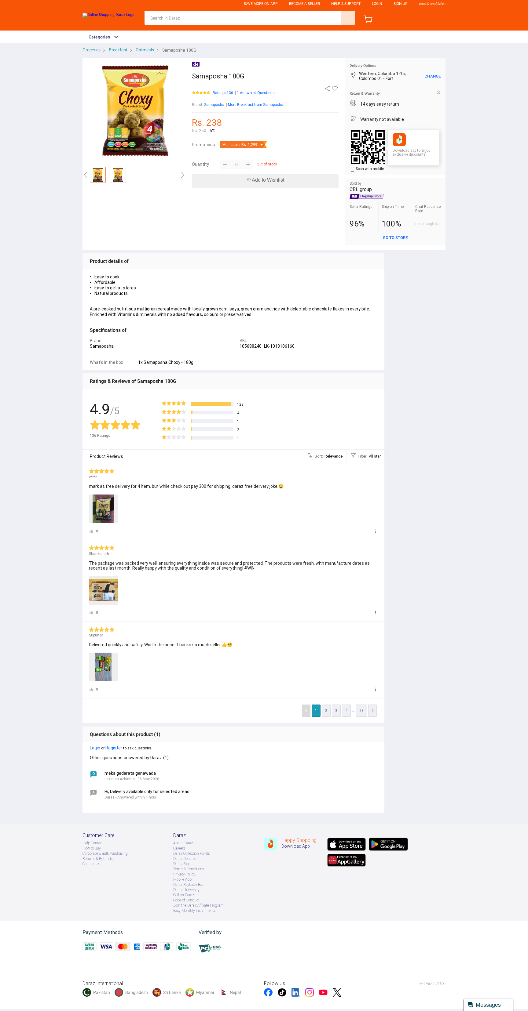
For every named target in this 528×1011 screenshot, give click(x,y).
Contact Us (91, 864)
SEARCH (348, 18)
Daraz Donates (184, 859)
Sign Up (401, 4)
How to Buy (91, 848)
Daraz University (186, 890)
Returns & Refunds (97, 859)
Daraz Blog (181, 864)
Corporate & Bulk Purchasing (105, 853)
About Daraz (183, 843)
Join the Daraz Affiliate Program (198, 905)
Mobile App (182, 879)
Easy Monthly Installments (194, 910)
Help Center (91, 843)
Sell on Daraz (183, 895)
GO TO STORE (395, 237)
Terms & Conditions (188, 869)
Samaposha (214, 105)
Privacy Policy (184, 874)
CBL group (361, 189)
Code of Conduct (186, 900)
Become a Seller (304, 4)
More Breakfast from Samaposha (255, 105)
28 (361, 710)
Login (377, 4)
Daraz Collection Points (191, 853)
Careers (179, 848)
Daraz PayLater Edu (188, 884)
